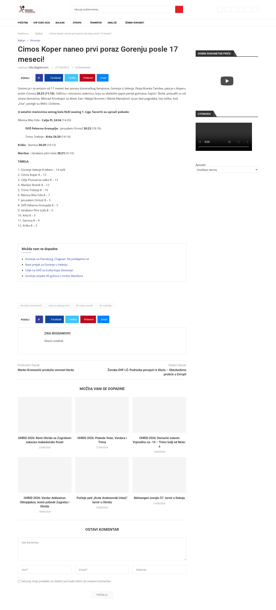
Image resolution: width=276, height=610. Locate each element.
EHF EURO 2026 (42, 22)
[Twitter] (227, 9)
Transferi (96, 22)
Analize (112, 22)
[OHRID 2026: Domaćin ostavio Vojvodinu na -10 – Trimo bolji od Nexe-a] (159, 415)
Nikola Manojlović (59, 305)
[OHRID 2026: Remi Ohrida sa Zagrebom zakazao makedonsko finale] (45, 415)
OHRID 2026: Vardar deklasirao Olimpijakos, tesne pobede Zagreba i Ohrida (44, 502)
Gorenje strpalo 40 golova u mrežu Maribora (54, 276)
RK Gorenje (106, 305)
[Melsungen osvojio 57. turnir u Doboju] (159, 475)
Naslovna (23, 33)
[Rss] (255, 9)
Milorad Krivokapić (31, 305)
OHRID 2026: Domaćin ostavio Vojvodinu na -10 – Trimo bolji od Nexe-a (159, 442)
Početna (23, 22)
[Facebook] (219, 9)
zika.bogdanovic (39, 67)
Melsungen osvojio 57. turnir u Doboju (159, 498)
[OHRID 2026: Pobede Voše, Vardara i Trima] (102, 415)
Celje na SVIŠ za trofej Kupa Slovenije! (49, 270)
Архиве (201, 165)
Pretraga (179, 9)
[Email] (248, 9)
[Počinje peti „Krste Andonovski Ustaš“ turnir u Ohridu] (102, 475)
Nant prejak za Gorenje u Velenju (46, 264)
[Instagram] (234, 9)
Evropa (77, 22)
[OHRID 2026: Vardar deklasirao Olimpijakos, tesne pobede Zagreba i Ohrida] (45, 475)
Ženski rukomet (134, 22)
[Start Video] (227, 80)
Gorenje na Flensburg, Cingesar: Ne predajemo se (57, 259)
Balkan (60, 22)
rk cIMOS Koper (84, 305)
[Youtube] (241, 9)
